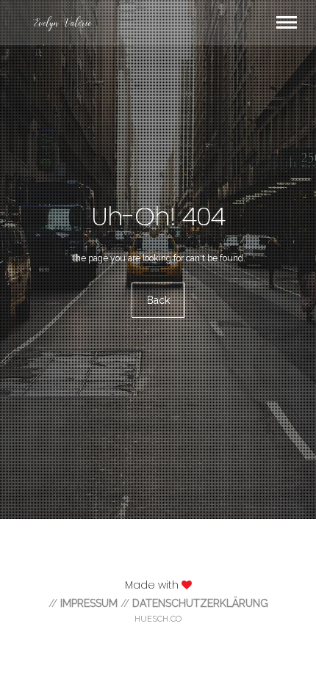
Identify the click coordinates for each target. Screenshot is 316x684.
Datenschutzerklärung (200, 603)
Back (158, 300)
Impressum (89, 603)
